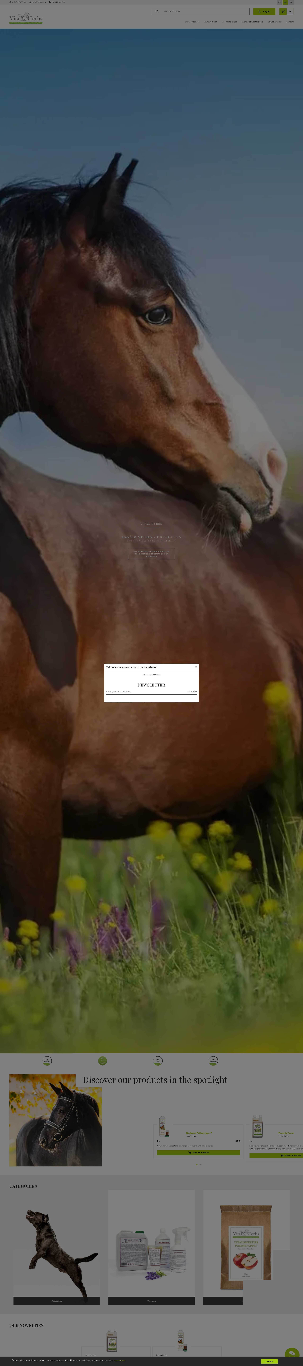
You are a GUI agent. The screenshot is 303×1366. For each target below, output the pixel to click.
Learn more (120, 1360)
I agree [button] (269, 1361)
